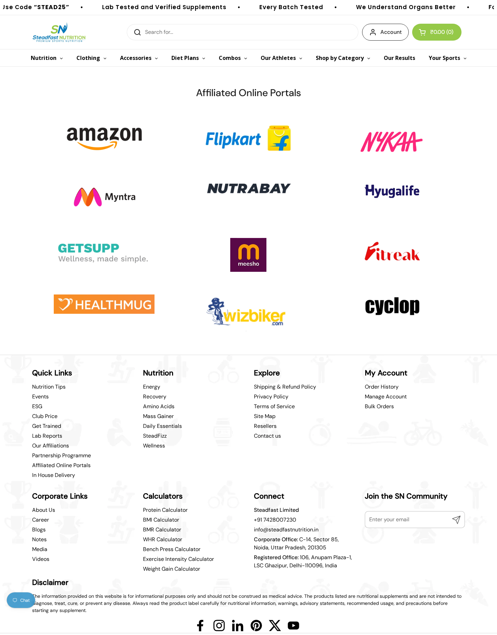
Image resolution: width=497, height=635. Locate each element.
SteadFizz (155, 435)
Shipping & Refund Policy (285, 386)
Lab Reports (47, 435)
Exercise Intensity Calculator (178, 559)
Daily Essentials (162, 426)
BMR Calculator (162, 529)
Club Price (44, 416)
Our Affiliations (50, 445)
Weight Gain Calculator (171, 568)
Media (39, 549)
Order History (382, 386)
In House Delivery (53, 475)
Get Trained (46, 426)
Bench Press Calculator (171, 549)
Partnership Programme (61, 455)
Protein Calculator (165, 509)
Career (40, 519)
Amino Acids (158, 406)
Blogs (39, 529)
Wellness (154, 445)
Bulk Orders (379, 406)
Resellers (265, 426)
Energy (151, 386)
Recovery (154, 396)
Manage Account (386, 396)
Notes (39, 539)
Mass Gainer (158, 416)
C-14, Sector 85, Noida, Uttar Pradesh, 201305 (296, 543)
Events (40, 396)
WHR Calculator (162, 539)
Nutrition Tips (49, 386)
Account (391, 32)
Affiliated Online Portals (61, 465)
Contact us (267, 435)
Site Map (265, 416)
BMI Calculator (161, 519)
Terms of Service (274, 406)
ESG (37, 406)
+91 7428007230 (275, 519)
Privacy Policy (271, 396)
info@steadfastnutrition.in (286, 529)
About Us (43, 509)
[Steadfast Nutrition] (59, 32)
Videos (40, 559)
